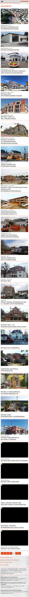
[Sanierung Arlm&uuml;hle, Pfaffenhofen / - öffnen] (14, 358)
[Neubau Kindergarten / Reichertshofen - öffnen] (14, 39)
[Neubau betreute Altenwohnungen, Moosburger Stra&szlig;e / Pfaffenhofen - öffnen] (14, 129)
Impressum (4, 569)
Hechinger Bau (7, 557)
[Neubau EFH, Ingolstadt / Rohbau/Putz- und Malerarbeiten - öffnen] (14, 538)
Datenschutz (23, 569)
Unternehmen (7, 562)
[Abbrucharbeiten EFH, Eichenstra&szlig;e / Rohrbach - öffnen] (14, 247)
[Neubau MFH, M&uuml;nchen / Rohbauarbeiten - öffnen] (14, 471)
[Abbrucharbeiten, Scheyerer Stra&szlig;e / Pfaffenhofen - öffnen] (14, 153)
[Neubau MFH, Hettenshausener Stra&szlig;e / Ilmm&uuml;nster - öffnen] (14, 83)
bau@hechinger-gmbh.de (7, 573)
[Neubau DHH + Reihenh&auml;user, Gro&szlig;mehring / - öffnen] (14, 404)
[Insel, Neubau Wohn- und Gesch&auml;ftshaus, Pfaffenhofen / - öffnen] (14, 492)
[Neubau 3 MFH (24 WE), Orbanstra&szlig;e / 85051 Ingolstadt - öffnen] (14, 106)
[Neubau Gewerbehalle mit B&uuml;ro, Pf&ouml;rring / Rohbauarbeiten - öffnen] (14, 427)
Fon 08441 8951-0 (17, 572)
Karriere (5, 565)
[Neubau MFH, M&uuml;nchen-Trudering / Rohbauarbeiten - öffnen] (14, 449)
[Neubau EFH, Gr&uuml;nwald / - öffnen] (14, 337)
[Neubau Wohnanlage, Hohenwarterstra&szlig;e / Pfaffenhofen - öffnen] (14, 16)
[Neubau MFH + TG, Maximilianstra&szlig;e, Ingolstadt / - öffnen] (14, 314)
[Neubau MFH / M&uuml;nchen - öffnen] (14, 270)
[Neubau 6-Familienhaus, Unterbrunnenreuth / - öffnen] (14, 381)
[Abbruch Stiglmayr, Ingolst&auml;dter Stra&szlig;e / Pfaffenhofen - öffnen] (14, 224)
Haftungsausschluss (13, 569)
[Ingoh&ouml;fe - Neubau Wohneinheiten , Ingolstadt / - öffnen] (14, 515)
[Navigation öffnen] (2, 2)
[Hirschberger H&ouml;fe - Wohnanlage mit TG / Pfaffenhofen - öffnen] (14, 201)
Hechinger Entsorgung (10, 560)
